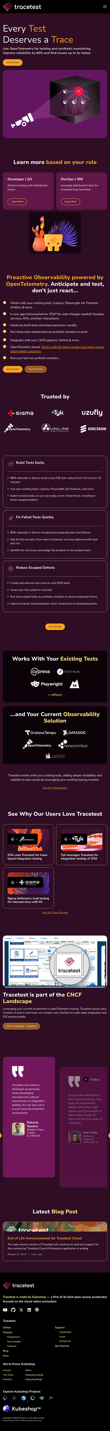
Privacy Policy (8, 1420)
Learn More (17, 201)
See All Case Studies (55, 912)
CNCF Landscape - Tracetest (21, 1026)
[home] (22, 6)
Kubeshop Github (34, 1374)
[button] (104, 6)
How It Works (36, 369)
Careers (7, 1370)
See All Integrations (55, 788)
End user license (35, 1420)
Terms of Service (21, 1420)
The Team (8, 1374)
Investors (7, 1379)
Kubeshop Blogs (33, 1379)
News (28, 1370)
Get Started (13, 62)
